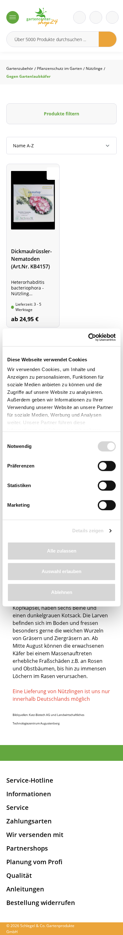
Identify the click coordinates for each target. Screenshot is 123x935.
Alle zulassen (61, 550)
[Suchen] (108, 39)
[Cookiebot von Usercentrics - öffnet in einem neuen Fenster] (88, 337)
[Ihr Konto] (112, 17)
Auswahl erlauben (61, 571)
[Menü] (12, 17)
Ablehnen (61, 592)
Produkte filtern (61, 114)
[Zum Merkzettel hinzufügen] (53, 173)
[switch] (107, 466)
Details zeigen (87, 530)
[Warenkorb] (96, 17)
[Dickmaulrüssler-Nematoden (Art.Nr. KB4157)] (33, 245)
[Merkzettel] (79, 17)
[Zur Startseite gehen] (42, 17)
